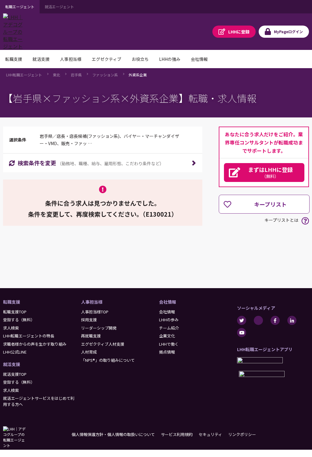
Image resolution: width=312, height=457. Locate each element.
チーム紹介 (169, 328)
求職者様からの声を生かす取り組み (34, 344)
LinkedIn (291, 320)
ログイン (288, 31)
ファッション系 (105, 74)
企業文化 (167, 336)
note (258, 320)
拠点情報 (167, 352)
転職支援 (11, 302)
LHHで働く (169, 344)
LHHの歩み (169, 320)
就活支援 (11, 364)
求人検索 (11, 328)
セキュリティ (210, 434)
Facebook (275, 320)
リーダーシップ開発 (99, 328)
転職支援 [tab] (13, 59)
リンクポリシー (242, 434)
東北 (56, 74)
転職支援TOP (15, 312)
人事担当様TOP (94, 312)
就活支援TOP (15, 374)
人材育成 (89, 352)
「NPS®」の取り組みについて (108, 360)
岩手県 (76, 74)
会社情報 (167, 302)
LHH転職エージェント (24, 74)
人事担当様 (91, 302)
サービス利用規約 (177, 434)
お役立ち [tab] (140, 59)
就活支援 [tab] (41, 59)
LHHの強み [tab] (169, 59)
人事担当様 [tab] (70, 59)
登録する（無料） (19, 320)
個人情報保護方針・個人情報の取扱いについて (113, 434)
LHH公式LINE (15, 352)
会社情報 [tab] (199, 59)
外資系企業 (138, 74)
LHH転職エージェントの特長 (28, 336)
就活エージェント (59, 6)
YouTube (241, 332)
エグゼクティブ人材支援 (102, 344)
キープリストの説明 (305, 221)
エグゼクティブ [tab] (106, 59)
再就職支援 (91, 336)
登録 (239, 32)
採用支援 (89, 320)
